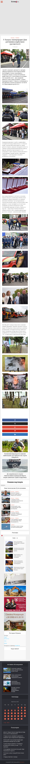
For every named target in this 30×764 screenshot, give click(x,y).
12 (8, 713)
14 (15, 713)
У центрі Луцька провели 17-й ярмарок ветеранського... (16, 514)
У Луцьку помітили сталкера (10, 757)
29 (18, 719)
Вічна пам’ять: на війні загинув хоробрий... (18, 556)
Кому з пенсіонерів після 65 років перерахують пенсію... (17, 676)
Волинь (12, 37)
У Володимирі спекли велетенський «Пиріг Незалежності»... (16, 521)
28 (15, 719)
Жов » (8, 722)
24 (24, 716)
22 (18, 716)
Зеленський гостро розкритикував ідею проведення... (16, 507)
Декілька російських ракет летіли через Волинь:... (19, 569)
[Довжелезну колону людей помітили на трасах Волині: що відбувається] (10, 550)
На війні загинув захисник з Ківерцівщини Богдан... (15, 689)
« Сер (4, 722)
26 (8, 719)
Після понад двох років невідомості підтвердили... (18, 562)
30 (21, 719)
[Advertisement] (15, 19)
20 (11, 716)
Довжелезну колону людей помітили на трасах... (19, 549)
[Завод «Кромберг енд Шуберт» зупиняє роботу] (10, 543)
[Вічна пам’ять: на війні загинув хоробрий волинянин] (10, 556)
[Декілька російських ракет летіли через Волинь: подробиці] (10, 569)
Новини (17, 37)
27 (11, 719)
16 (21, 713)
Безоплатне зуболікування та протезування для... (16, 683)
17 (24, 713)
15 (18, 713)
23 (21, 716)
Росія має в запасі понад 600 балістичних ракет (17, 526)
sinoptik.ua (17, 645)
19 (8, 716)
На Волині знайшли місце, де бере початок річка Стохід (17, 670)
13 (11, 713)
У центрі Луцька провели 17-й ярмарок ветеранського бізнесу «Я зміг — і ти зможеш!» (13, 745)
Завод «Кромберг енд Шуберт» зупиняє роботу (19, 543)
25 (5, 719)
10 (24, 710)
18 (5, 716)
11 (5, 713)
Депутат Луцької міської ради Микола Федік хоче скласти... (16, 494)
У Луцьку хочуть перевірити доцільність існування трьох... (17, 501)
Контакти (22, 762)
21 (15, 716)
